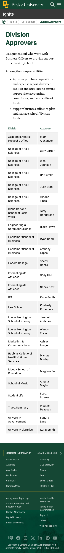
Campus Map (13, 485)
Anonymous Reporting (17, 498)
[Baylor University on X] (32, 539)
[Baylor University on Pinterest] (47, 539)
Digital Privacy (13, 517)
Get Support (28, 21)
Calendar (10, 480)
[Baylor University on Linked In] (39, 539)
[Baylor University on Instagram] (24, 539)
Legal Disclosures (15, 522)
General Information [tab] (18, 452)
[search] (50, 5)
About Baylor (12, 459)
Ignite (8, 14)
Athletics (10, 464)
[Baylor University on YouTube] (54, 539)
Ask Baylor (11, 469)
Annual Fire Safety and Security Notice (17, 505)
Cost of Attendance (15, 511)
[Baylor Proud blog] (10, 539)
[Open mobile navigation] (59, 5)
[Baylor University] (22, 4)
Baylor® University (28, 544)
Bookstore (11, 475)
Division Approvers (50, 21)
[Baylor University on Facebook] (17, 539)
